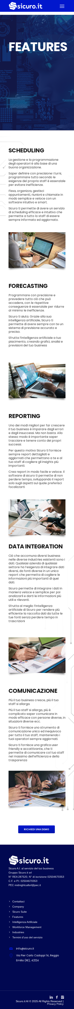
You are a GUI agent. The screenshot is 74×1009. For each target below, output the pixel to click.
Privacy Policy (55, 1003)
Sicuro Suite (19, 911)
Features (17, 916)
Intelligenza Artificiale (24, 921)
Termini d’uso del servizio (27, 937)
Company (18, 906)
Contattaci (18, 901)
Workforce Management (26, 927)
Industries (18, 932)
